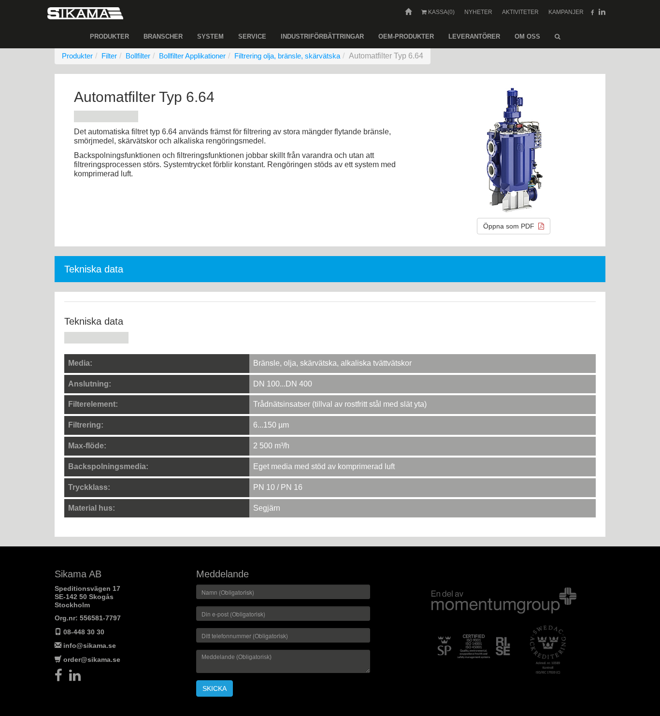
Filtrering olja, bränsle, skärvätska (287, 56)
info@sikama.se (89, 645)
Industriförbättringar (322, 36)
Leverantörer (474, 36)
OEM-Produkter (406, 36)
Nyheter (478, 12)
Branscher (163, 36)
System (210, 36)
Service (252, 36)
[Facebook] (62, 678)
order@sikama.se (91, 659)
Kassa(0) (441, 12)
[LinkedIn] (77, 678)
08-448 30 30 (83, 632)
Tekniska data (93, 269)
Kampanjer (566, 12)
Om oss (527, 36)
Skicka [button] (214, 688)
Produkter (109, 36)
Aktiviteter (520, 12)
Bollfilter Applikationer (192, 56)
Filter (109, 56)
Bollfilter (138, 56)
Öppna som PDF (510, 226)
